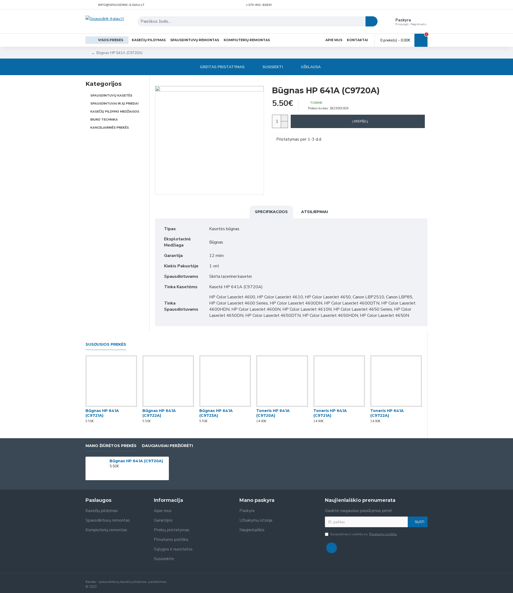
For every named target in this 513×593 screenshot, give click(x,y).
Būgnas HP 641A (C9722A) (159, 413)
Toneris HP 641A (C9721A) (330, 413)
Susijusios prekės (106, 344)
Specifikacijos (271, 211)
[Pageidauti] (111, 406)
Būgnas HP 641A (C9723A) (216, 413)
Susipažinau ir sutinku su (363, 534)
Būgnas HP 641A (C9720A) (136, 461)
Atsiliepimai (314, 211)
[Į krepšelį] (111, 472)
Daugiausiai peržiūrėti (167, 446)
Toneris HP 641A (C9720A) (273, 413)
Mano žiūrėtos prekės (111, 446)
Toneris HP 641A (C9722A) (387, 413)
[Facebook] (331, 547)
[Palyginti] (122, 406)
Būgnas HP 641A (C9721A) (102, 413)
